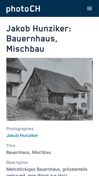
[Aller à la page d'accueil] (23, 8)
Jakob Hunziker (22, 135)
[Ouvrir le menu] (89, 8)
